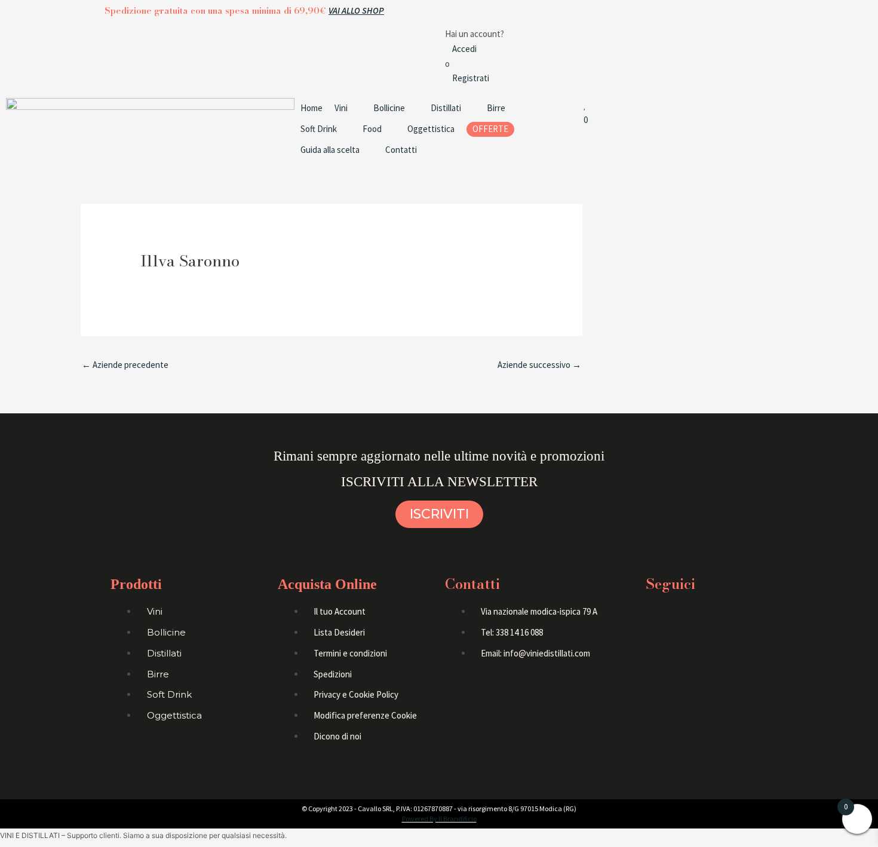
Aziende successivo (539, 364)
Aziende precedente (125, 364)
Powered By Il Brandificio (439, 818)
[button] (348, 108)
